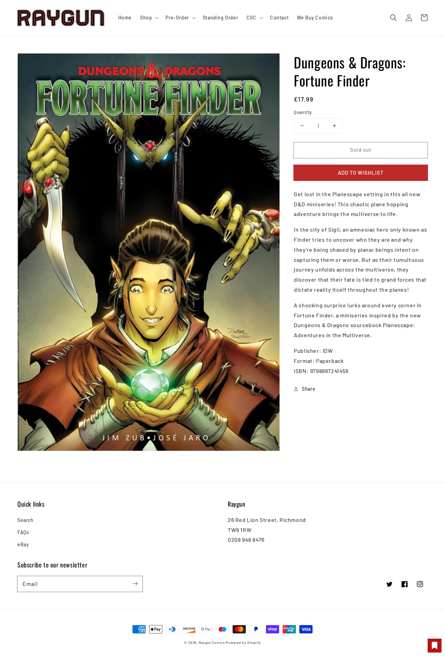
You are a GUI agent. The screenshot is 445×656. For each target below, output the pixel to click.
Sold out (361, 150)
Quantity (303, 112)
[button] (393, 17)
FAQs (23, 532)
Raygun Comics (212, 642)
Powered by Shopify (243, 642)
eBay (23, 544)
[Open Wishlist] (435, 646)
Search (25, 520)
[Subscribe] (135, 583)
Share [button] (308, 389)
